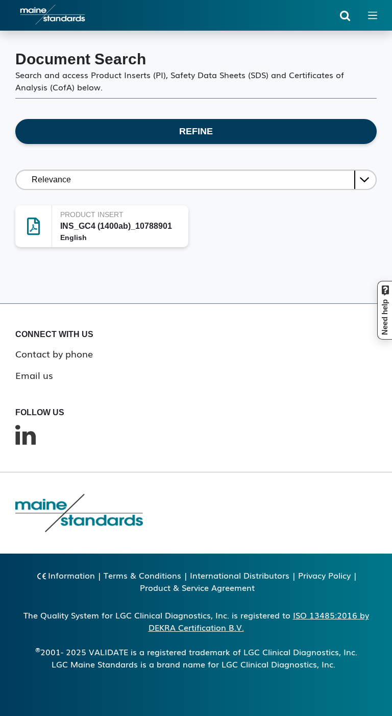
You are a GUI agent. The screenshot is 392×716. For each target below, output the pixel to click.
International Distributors (239, 575)
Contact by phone (54, 353)
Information (71, 575)
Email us (34, 374)
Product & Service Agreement (197, 587)
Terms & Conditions (142, 575)
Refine (196, 131)
